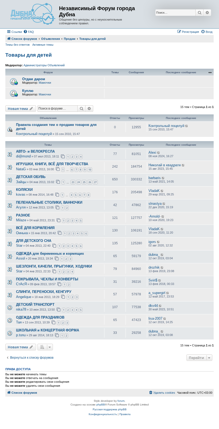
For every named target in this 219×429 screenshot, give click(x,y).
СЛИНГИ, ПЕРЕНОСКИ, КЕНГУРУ (43, 292)
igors (152, 242)
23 (73, 182)
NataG (21, 169)
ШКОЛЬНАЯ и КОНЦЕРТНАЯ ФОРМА (47, 330)
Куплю (27, 91)
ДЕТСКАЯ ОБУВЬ (30, 177)
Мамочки (45, 82)
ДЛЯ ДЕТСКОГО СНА (33, 241)
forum (121, 400)
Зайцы (21, 182)
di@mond (23, 156)
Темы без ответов (17, 44)
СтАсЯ (21, 284)
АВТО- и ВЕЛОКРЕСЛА (35, 151)
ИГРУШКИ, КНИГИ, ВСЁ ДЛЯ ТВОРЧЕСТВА (52, 164)
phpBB (100, 404)
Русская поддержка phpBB (110, 409)
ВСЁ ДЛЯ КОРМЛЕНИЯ (35, 228)
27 (95, 182)
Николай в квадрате (164, 165)
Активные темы (42, 44)
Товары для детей (28, 55)
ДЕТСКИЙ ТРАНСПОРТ (35, 305)
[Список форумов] (33, 14)
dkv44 (153, 306)
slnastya (155, 204)
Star (19, 246)
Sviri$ (152, 280)
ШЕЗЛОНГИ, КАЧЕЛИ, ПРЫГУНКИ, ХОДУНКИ (54, 266)
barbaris (154, 178)
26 (89, 182)
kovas (20, 194)
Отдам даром (33, 79)
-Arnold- (154, 216)
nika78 (21, 309)
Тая (19, 322)
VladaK (154, 191)
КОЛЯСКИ (24, 190)
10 (89, 169)
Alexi (152, 152)
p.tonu (21, 335)
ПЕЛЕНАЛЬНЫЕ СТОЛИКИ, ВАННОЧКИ (49, 202)
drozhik (154, 267)
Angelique (23, 297)
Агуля (21, 207)
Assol (20, 258)
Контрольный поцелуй (34, 134)
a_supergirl (156, 293)
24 (78, 182)
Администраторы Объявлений (44, 65)
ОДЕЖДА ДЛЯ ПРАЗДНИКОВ (40, 317)
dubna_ (154, 255)
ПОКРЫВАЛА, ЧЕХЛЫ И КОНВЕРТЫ (47, 279)
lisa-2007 (155, 318)
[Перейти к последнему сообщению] (187, 125)
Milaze (21, 220)
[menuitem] (28, 32)
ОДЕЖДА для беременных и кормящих (50, 254)
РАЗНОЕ (23, 215)
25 (84, 182)
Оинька (22, 233)
